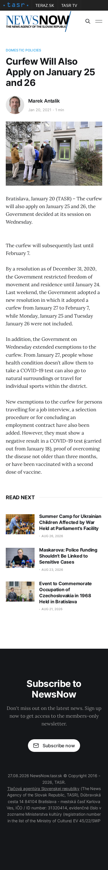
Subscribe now (59, 745)
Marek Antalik (44, 101)
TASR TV (69, 5)
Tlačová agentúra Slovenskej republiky (43, 788)
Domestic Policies (23, 50)
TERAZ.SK (44, 5)
